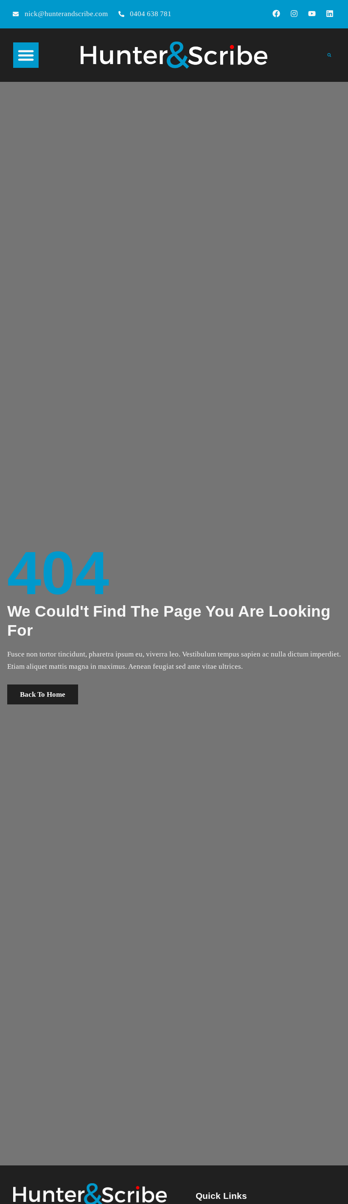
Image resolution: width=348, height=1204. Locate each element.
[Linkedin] (329, 13)
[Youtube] (312, 13)
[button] (26, 55)
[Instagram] (294, 13)
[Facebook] (276, 13)
